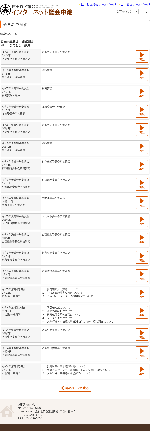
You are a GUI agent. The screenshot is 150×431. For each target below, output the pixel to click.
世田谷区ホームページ (135, 4)
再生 (142, 59)
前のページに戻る (77, 388)
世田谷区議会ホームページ (98, 4)
